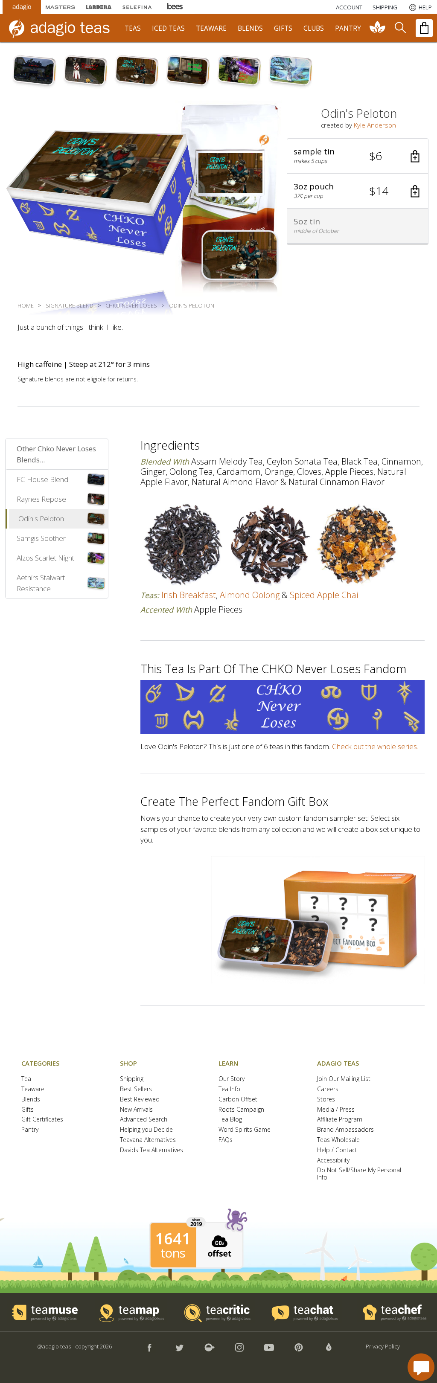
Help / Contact (337, 1150)
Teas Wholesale (338, 1140)
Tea (26, 1079)
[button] (357, 156)
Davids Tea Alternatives (151, 1150)
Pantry (29, 1129)
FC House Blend (42, 479)
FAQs (225, 1140)
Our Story (231, 1079)
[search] (400, 28)
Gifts (27, 1109)
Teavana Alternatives (148, 1140)
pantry (348, 28)
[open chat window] (421, 1367)
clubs (313, 28)
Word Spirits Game (244, 1129)
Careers (327, 1089)
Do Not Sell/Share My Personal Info (359, 1174)
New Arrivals (136, 1109)
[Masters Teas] (60, 7)
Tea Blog (230, 1119)
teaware (211, 28)
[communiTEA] (377, 28)
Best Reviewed (140, 1099)
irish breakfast (188, 595)
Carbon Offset (237, 1099)
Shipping (131, 1079)
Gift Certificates (42, 1119)
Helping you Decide (146, 1129)
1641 (173, 1238)
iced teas (168, 28)
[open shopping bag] (424, 28)
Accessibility (333, 1160)
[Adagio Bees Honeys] (175, 7)
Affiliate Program (339, 1119)
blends (250, 28)
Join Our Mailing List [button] (343, 1079)
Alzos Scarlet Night (45, 558)
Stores (326, 1099)
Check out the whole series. (375, 746)
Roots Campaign (241, 1109)
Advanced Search (143, 1119)
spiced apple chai (324, 595)
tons (172, 1252)
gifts (283, 28)
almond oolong (250, 595)
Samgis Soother (41, 538)
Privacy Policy (383, 1346)
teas (133, 28)
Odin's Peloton (41, 518)
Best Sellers (136, 1089)
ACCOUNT (349, 7)
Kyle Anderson (375, 125)
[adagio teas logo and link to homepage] (64, 28)
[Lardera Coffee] (98, 7)
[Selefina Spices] (137, 7)
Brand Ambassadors (345, 1129)
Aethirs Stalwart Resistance (41, 582)
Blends (30, 1099)
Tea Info (229, 1089)
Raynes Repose (41, 499)
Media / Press (336, 1109)
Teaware (32, 1089)
